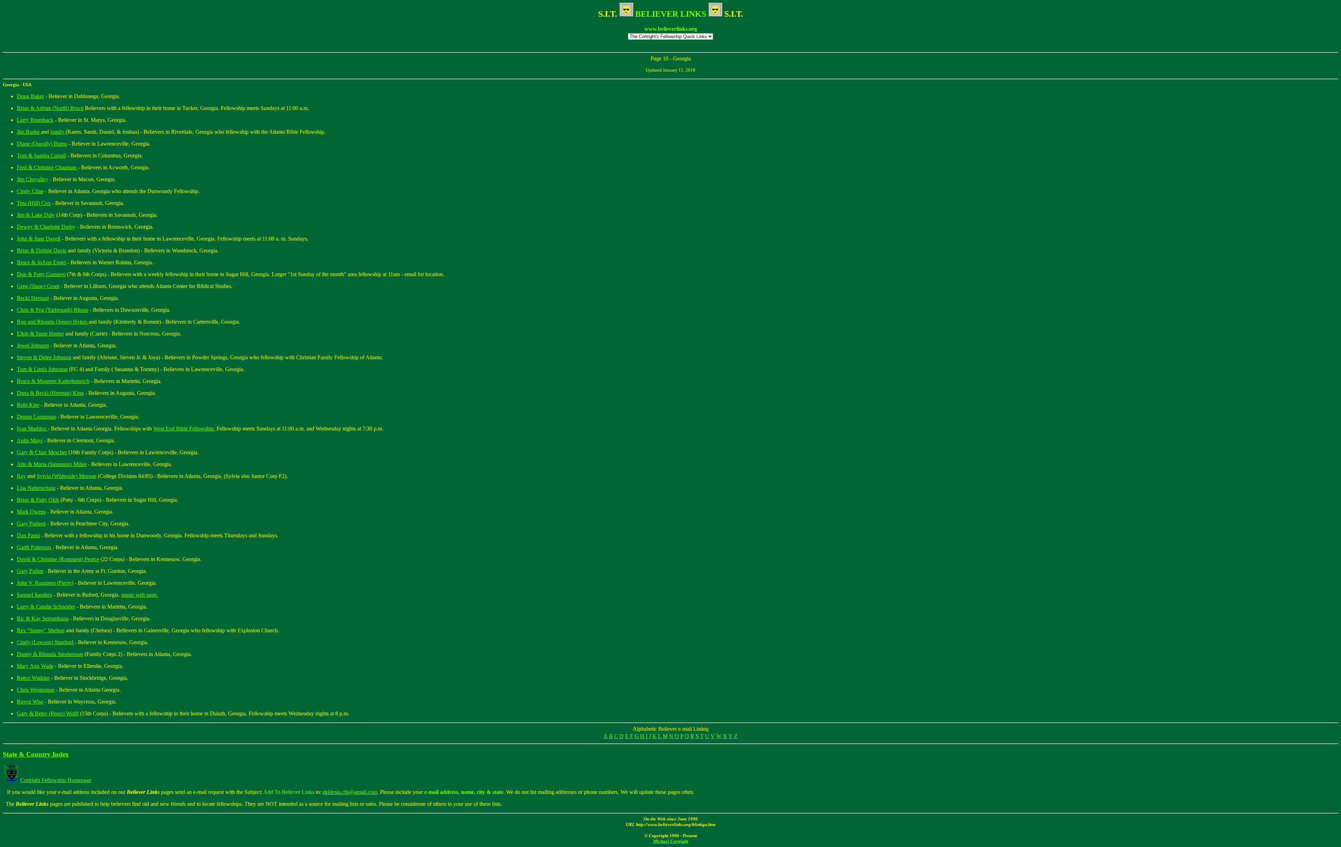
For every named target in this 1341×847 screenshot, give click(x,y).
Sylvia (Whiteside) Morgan (66, 476)
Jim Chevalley (32, 179)
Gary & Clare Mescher (42, 452)
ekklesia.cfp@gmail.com (350, 792)
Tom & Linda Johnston (42, 369)
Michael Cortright (670, 841)
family (58, 132)
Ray (21, 476)
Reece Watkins (33, 678)
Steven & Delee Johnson (44, 357)
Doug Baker (30, 96)
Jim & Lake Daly (36, 215)
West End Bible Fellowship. (184, 429)
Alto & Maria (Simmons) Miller (52, 464)
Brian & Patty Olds (38, 500)
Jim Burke (29, 132)
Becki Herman (33, 298)
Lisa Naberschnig (36, 488)
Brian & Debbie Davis (41, 250)
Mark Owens (31, 512)
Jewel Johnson (33, 345)
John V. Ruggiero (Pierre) (45, 583)
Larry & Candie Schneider (46, 607)
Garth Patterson (34, 547)
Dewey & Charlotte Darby (46, 227)
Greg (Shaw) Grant (38, 286)
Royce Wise (30, 702)
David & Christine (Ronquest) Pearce (58, 559)
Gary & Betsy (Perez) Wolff (48, 713)
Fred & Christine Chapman (47, 167)
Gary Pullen (30, 571)
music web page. (139, 595)
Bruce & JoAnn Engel (41, 262)
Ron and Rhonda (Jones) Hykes (53, 322)
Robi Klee (28, 405)
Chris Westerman (35, 690)
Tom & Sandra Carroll (41, 156)
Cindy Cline (30, 191)
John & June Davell (38, 239)
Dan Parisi (28, 535)
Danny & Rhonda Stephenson (50, 654)
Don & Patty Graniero (41, 274)
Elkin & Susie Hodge (40, 334)
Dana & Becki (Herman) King (50, 393)
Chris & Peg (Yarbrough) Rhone (52, 310)
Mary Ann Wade (35, 666)
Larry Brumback (35, 120)
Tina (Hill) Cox (34, 203)
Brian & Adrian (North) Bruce (50, 108)
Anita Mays (30, 440)
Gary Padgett (31, 523)
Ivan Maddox (32, 429)
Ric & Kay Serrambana (42, 618)
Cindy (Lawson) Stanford (45, 642)
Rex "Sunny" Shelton (41, 630)
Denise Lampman (36, 417)
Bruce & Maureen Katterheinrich (53, 381)
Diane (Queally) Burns (42, 144)
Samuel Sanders (34, 595)
